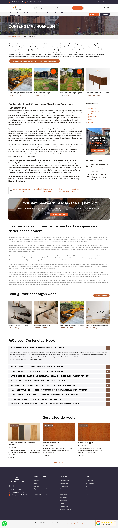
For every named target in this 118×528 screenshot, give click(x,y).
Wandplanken (28, 13)
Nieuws (91, 119)
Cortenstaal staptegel (42, 93)
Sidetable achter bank (42, 325)
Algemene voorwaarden (41, 489)
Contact (36, 486)
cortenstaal (17, 189)
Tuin (90, 114)
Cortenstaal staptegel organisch (72, 93)
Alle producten (101, 295)
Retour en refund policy (41, 494)
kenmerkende (38, 189)
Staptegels (63, 494)
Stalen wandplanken (66, 509)
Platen (62, 503)
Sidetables (40, 13)
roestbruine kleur (75, 190)
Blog (99, 2)
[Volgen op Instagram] (13, 486)
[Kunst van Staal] (98, 525)
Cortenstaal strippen (85, 443)
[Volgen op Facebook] (9, 486)
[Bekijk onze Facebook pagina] (4, 523)
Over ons (93, 2)
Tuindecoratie (52, 13)
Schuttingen (63, 497)
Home (10, 36)
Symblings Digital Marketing (75, 523)
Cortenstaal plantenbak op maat (20, 93)
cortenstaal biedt (26, 190)
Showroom (106, 2)
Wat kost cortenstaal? (51, 443)
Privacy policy (38, 492)
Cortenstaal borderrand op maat (98, 93)
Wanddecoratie (66, 13)
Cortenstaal (93, 108)
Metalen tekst (15, 15)
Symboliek (92, 117)
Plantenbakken (15, 13)
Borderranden (64, 492)
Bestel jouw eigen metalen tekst (97, 325)
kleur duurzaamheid (64, 190)
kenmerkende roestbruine (47, 190)
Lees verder (12, 457)
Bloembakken (64, 506)
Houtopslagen (64, 500)
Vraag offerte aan (59, 214)
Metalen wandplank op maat (18, 325)
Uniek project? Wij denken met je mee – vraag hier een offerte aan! (34, 61)
